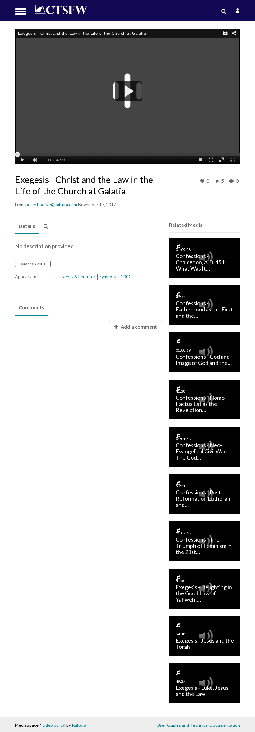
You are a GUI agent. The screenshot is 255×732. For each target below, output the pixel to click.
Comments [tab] (31, 307)
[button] (22, 11)
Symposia (108, 276)
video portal (53, 725)
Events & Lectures (78, 276)
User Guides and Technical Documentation (198, 725)
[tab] (27, 226)
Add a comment (138, 327)
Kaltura (79, 725)
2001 (126, 276)
